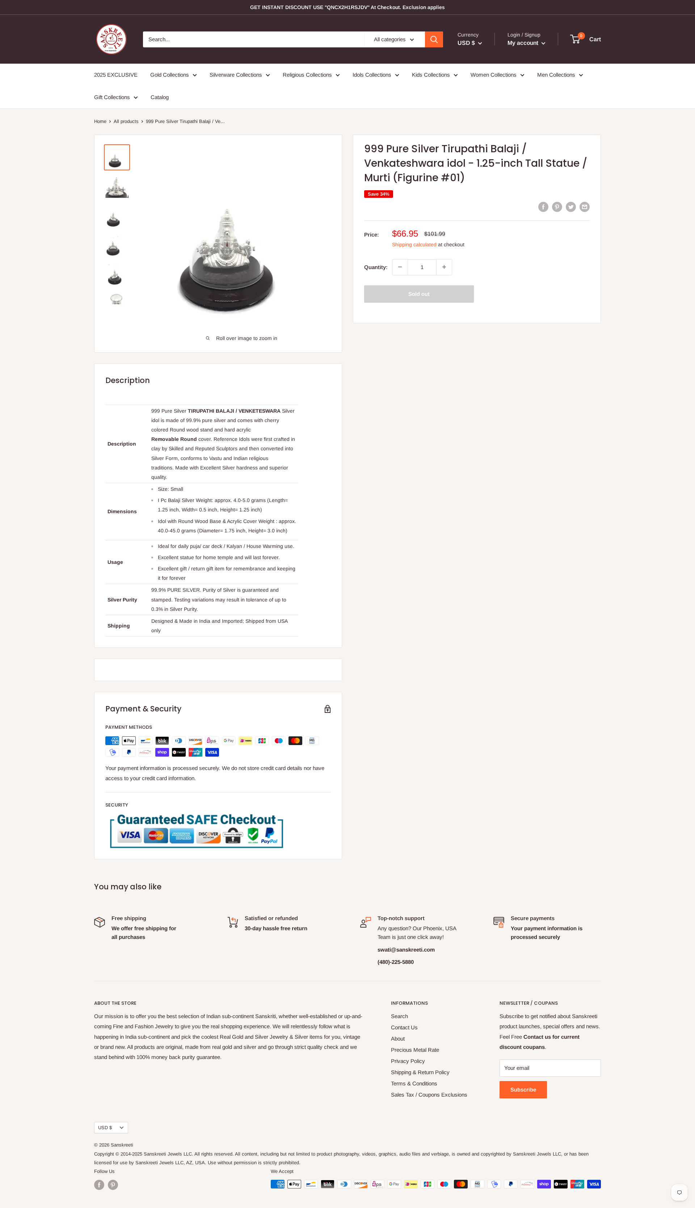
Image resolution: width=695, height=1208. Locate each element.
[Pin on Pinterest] (557, 206)
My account (523, 43)
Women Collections (494, 75)
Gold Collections (169, 75)
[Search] (434, 39)
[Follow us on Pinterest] (113, 1185)
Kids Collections (431, 75)
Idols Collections (372, 75)
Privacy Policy (408, 1061)
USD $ (105, 1127)
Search (399, 1016)
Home (100, 121)
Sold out (419, 293)
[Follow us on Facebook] (99, 1185)
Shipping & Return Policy (420, 1072)
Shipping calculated (414, 244)
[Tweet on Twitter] (571, 206)
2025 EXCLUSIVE (116, 75)
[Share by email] (585, 206)
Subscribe (523, 1089)
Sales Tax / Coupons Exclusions (429, 1095)
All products (126, 121)
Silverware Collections (236, 75)
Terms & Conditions (414, 1083)
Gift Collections (112, 97)
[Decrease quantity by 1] (400, 267)
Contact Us (404, 1027)
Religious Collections (307, 75)
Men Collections (556, 75)
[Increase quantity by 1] (444, 267)
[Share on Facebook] (543, 206)
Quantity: (376, 267)
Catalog (160, 97)
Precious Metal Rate (415, 1050)
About (398, 1038)
